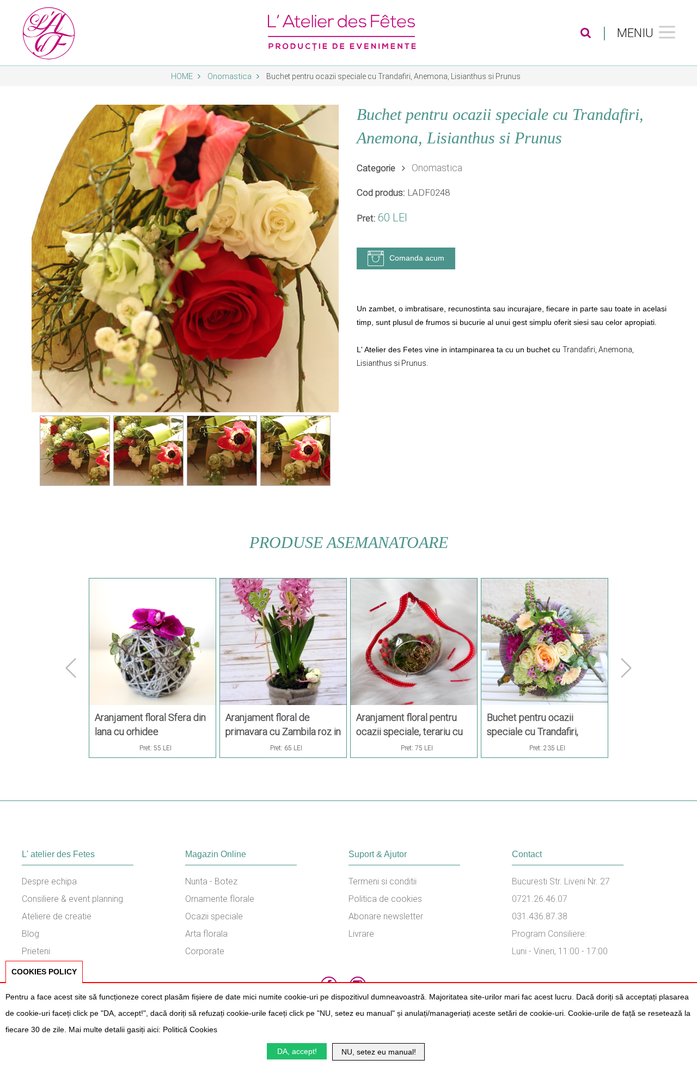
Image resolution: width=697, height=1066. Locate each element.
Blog (30, 934)
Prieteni (36, 951)
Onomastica (230, 76)
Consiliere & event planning (72, 899)
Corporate (204, 951)
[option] (185, 258)
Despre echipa (49, 881)
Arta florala (206, 934)
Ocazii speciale (214, 916)
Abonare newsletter (385, 916)
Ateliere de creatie (56, 916)
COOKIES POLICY (44, 971)
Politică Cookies (190, 1029)
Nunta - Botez (211, 881)
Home (183, 76)
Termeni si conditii (382, 881)
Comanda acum (416, 257)
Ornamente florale (219, 899)
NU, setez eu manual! (378, 1051)
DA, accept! (297, 1051)
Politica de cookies (385, 899)
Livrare (361, 934)
